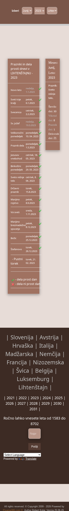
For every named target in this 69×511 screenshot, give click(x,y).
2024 (47, 397)
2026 (10, 403)
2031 (33, 408)
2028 (33, 403)
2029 (45, 403)
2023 (35, 397)
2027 (21, 403)
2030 (57, 403)
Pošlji (34, 446)
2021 (11, 397)
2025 (58, 397)
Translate (30, 458)
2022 (23, 397)
